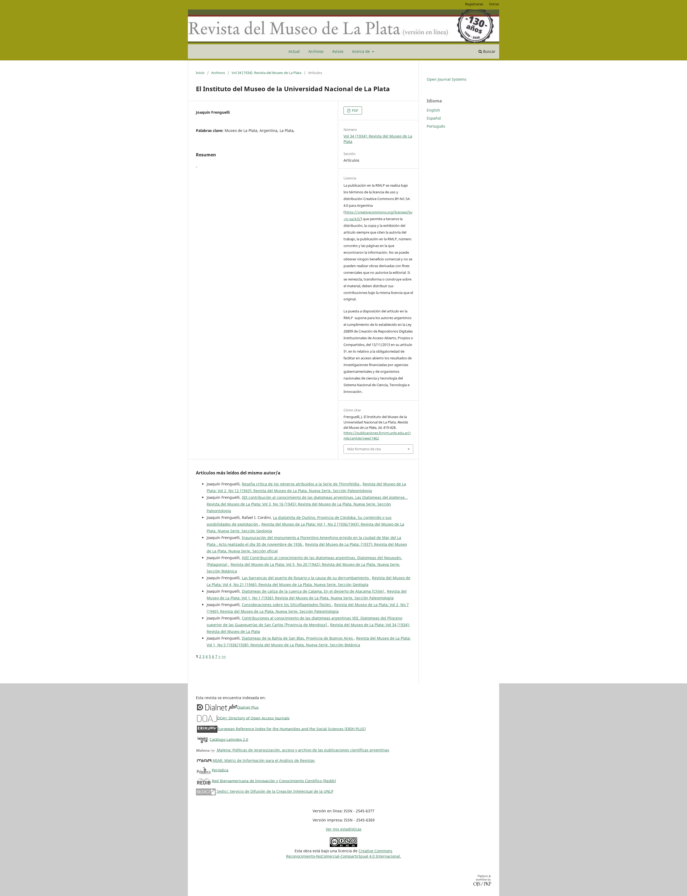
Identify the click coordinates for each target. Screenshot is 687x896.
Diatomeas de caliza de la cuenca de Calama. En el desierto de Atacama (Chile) (313, 591)
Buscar (488, 51)
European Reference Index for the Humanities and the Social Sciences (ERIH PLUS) (291, 728)
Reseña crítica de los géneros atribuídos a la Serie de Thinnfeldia (301, 483)
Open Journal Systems (446, 79)
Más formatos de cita (364, 449)
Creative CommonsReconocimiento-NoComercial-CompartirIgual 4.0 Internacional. (343, 853)
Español (434, 118)
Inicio (200, 72)
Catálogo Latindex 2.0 (229, 739)
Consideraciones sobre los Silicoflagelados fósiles (287, 604)
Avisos (338, 51)
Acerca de (361, 51)
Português (436, 126)
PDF (354, 110)
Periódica (220, 769)
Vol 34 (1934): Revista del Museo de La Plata (266, 72)
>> (224, 656)
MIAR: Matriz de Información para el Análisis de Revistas (264, 760)
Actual (294, 51)
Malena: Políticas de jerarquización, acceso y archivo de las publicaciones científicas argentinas (302, 750)
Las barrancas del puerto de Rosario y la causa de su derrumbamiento (306, 577)
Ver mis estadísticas (343, 829)
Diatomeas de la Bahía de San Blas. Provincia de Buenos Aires (298, 638)
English (433, 110)
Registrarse (474, 4)
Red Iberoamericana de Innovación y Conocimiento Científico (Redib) (274, 780)
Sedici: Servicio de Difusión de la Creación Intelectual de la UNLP (274, 791)
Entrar (494, 4)
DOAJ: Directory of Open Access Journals (253, 717)
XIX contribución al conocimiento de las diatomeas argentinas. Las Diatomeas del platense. (324, 497)
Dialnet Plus (248, 707)
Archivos (316, 51)
